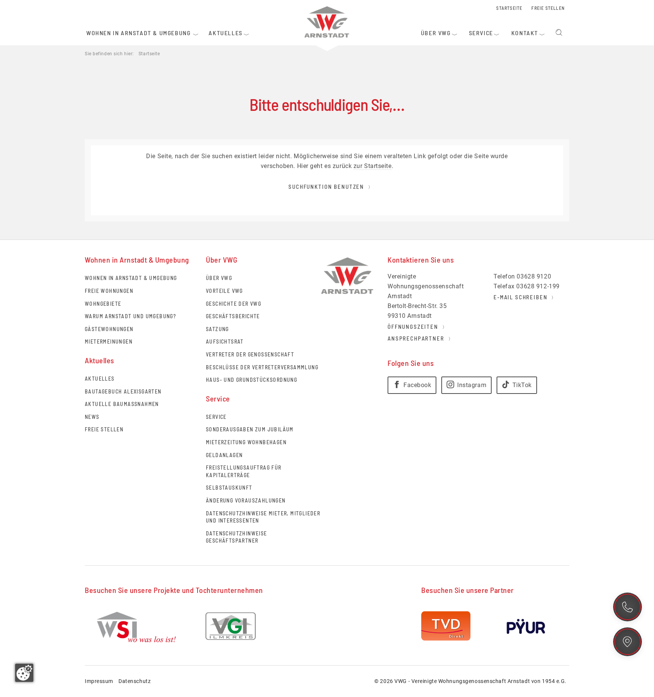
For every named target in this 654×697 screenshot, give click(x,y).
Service (216, 417)
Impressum (99, 681)
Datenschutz (134, 681)
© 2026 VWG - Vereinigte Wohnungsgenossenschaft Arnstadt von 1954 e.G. (470, 681)
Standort (627, 642)
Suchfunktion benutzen (326, 186)
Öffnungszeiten (413, 326)
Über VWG (219, 278)
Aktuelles (100, 378)
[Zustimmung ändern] (24, 673)
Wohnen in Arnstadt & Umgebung (131, 278)
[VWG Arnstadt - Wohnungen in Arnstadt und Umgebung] (327, 22)
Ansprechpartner (416, 338)
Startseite (149, 53)
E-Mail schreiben (521, 297)
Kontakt (627, 607)
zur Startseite (372, 166)
